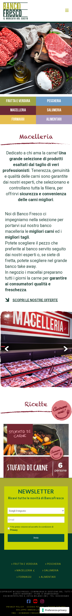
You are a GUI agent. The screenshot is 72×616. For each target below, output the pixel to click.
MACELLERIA (24, 570)
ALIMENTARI (48, 577)
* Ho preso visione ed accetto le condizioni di (31, 528)
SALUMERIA (51, 570)
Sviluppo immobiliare (29, 610)
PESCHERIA (54, 564)
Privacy (13, 530)
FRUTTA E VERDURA (25, 564)
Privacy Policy (15, 607)
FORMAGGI (25, 577)
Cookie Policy (35, 607)
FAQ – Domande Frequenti (27, 613)
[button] (67, 10)
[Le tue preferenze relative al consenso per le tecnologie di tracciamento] (54, 610)
